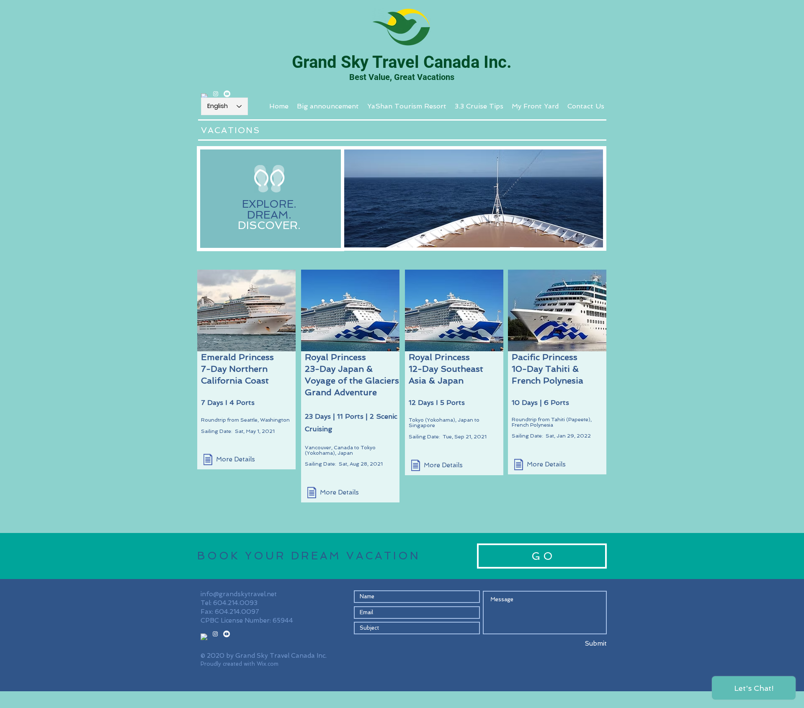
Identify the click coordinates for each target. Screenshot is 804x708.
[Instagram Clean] (215, 93)
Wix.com (267, 664)
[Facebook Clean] (204, 96)
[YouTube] (227, 93)
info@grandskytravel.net (239, 594)
